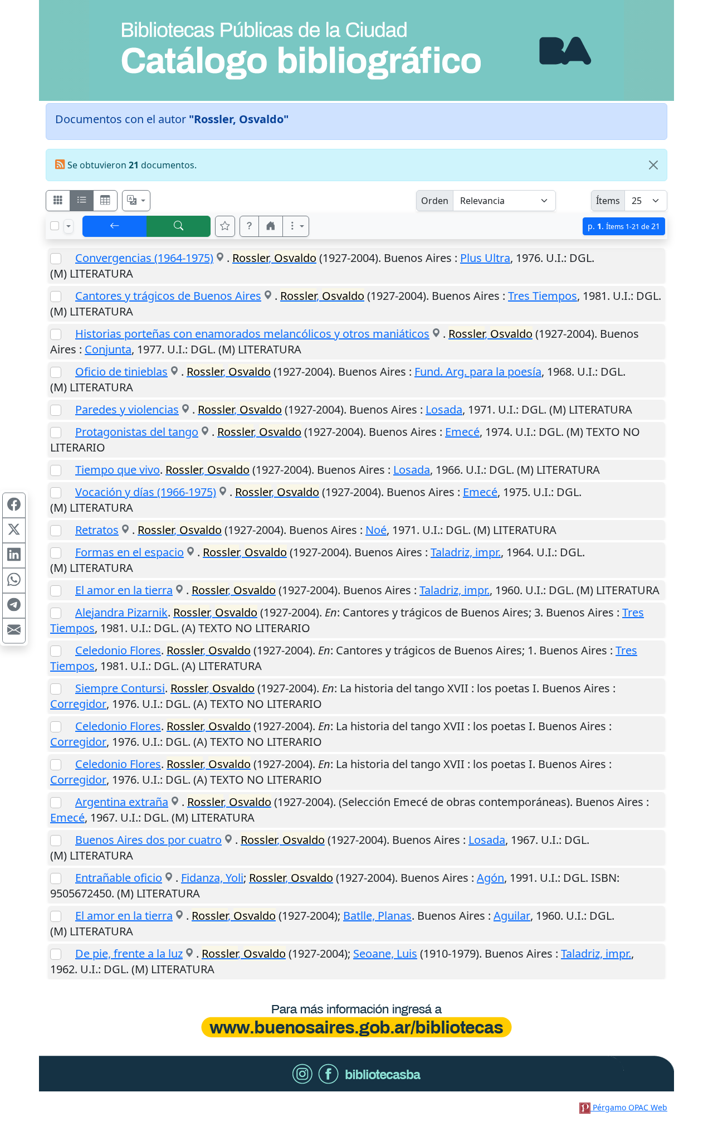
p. (624, 226)
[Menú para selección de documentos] (69, 226)
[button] (250, 226)
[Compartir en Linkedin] (14, 556)
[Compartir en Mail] (14, 631)
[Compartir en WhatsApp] (14, 581)
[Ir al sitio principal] (356, 50)
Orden (434, 201)
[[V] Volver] (114, 226)
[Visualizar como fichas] (58, 200)
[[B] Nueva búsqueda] (178, 226)
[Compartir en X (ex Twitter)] (14, 530)
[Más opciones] (295, 226)
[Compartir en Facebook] (14, 505)
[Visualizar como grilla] (105, 200)
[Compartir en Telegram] (14, 606)
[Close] (653, 165)
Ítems (608, 201)
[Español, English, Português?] (136, 200)
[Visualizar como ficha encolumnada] (82, 200)
